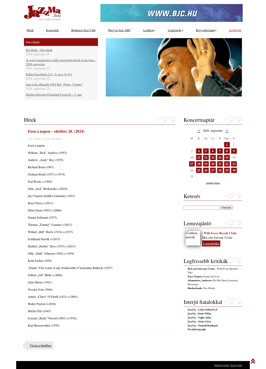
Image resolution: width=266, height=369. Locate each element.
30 (233, 170)
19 (205, 163)
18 (198, 163)
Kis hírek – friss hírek (39, 50)
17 (191, 163)
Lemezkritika (211, 243)
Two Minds (201, 288)
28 (219, 170)
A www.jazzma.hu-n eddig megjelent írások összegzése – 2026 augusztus (61, 62)
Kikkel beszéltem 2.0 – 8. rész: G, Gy (49, 74)
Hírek (30, 30)
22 (226, 163)
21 (219, 163)
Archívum (235, 30)
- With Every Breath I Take (219, 233)
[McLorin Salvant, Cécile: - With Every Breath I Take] (193, 238)
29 (226, 170)
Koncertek (52, 30)
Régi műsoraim (205, 30)
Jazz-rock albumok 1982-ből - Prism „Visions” (54, 84)
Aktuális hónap (213, 182)
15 (226, 157)
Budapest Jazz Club (83, 30)
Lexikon (148, 30)
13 (212, 157)
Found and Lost (203, 276)
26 (205, 170)
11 (198, 157)
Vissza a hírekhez (40, 345)
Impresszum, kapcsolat (228, 365)
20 (212, 163)
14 (219, 157)
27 (212, 170)
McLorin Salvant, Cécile (217, 237)
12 (205, 157)
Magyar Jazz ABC (119, 30)
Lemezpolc (174, 30)
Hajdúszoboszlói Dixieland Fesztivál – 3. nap (54, 94)
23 (233, 163)
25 (198, 170)
